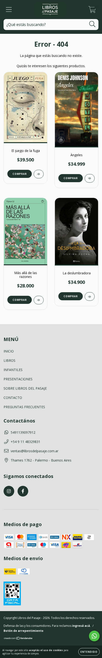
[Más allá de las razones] (39, 300)
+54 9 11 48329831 (25, 441)
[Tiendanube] (18, 639)
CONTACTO (13, 397)
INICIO (9, 351)
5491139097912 (23, 432)
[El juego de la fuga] (39, 174)
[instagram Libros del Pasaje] (9, 491)
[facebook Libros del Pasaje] (23, 491)
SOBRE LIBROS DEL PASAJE (25, 388)
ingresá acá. (81, 626)
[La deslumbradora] (90, 296)
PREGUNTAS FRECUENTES (24, 407)
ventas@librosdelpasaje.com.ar (34, 451)
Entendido (88, 651)
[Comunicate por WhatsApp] (94, 636)
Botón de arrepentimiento (23, 631)
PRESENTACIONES (18, 379)
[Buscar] (92, 24)
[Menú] (9, 10)
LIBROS (9, 360)
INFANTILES (13, 369)
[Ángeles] (90, 178)
